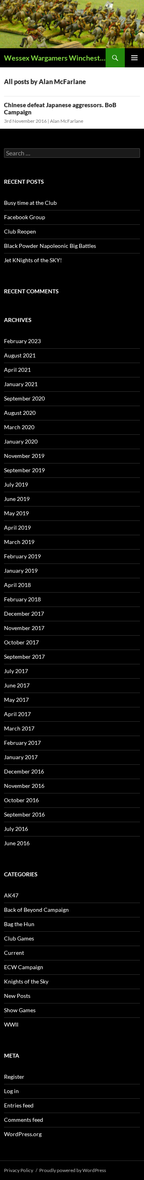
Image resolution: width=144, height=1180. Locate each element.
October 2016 (21, 800)
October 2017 (21, 642)
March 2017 (19, 728)
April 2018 (17, 584)
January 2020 (21, 441)
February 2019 (22, 556)
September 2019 (24, 470)
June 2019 (17, 498)
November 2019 (24, 455)
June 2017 (17, 685)
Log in (11, 1091)
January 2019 (21, 570)
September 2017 (24, 656)
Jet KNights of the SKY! (33, 260)
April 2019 (17, 527)
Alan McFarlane (66, 121)
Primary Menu (134, 57)
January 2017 (21, 757)
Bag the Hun (19, 924)
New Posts (17, 995)
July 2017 (16, 671)
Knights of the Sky (26, 981)
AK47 (11, 895)
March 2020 (19, 427)
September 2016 (24, 814)
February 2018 (22, 599)
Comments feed (23, 1119)
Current (14, 952)
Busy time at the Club (30, 202)
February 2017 (22, 742)
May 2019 (16, 513)
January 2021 (21, 384)
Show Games (20, 1010)
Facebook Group (24, 217)
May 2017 (16, 699)
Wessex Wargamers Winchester (55, 57)
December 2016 (24, 771)
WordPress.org (23, 1134)
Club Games (19, 938)
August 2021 (20, 355)
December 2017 (24, 613)
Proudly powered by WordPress (72, 1170)
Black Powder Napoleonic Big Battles (50, 245)
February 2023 (22, 341)
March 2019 (19, 541)
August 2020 (20, 412)
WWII (11, 1024)
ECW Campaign (23, 967)
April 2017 (17, 714)
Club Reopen (20, 231)
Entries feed (19, 1105)
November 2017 (24, 627)
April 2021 (17, 369)
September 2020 (24, 398)
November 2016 (24, 785)
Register (14, 1076)
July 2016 (16, 828)
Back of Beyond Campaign (36, 909)
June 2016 (17, 843)
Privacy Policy (18, 1170)
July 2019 (16, 484)
